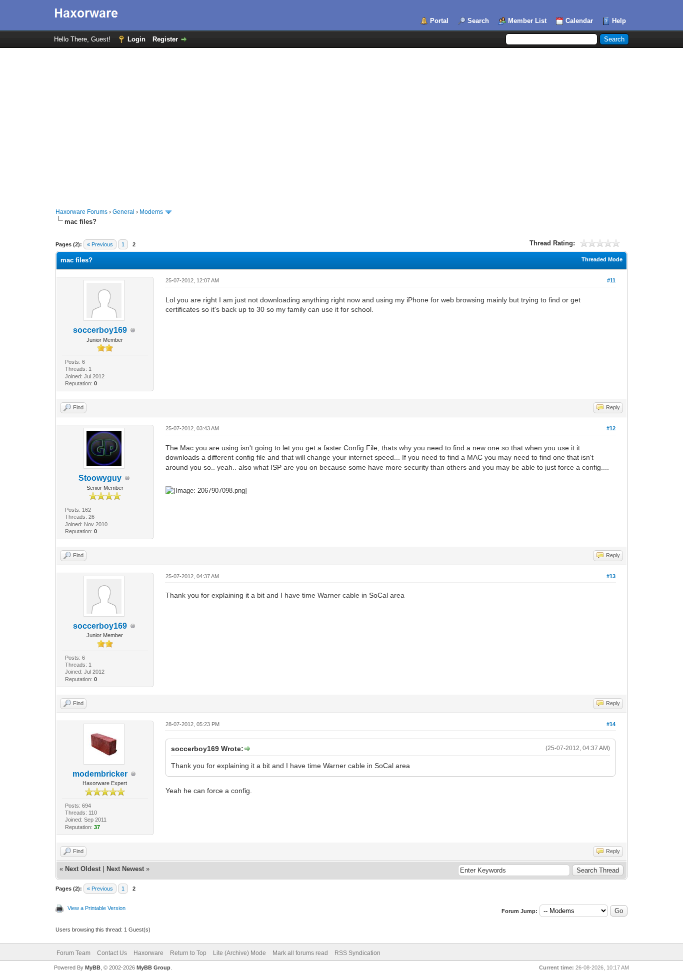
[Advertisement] (342, 123)
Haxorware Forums (82, 211)
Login (137, 39)
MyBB (92, 968)
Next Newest (125, 869)
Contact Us (112, 953)
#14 (611, 724)
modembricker (100, 774)
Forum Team (73, 953)
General (123, 211)
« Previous (100, 244)
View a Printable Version (97, 908)
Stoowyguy (100, 478)
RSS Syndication (357, 953)
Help (619, 20)
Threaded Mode (602, 259)
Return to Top (188, 953)
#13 (611, 576)
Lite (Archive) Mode (239, 953)
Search (478, 20)
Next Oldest (82, 869)
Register (165, 39)
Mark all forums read (300, 953)
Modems (151, 211)
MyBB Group (153, 968)
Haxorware (149, 953)
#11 (611, 280)
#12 (611, 428)
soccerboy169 (100, 330)
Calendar (579, 20)
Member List (527, 20)
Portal (439, 20)
